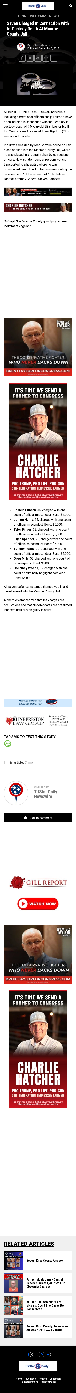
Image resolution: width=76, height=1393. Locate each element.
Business (30, 1378)
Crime (29, 762)
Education (55, 1378)
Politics (43, 1378)
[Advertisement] (38, 272)
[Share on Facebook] (22, 58)
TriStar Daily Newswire (43, 45)
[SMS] (7, 743)
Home (19, 1378)
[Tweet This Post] (30, 58)
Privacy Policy (48, 1381)
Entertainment (30, 1381)
